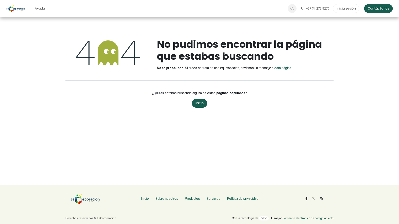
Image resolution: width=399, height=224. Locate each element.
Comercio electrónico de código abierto (308, 218)
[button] (292, 8)
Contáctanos (378, 8)
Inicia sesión (346, 8)
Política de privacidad (242, 199)
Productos (192, 199)
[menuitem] (40, 8)
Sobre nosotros (166, 199)
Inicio (199, 103)
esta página (282, 68)
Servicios (213, 199)
